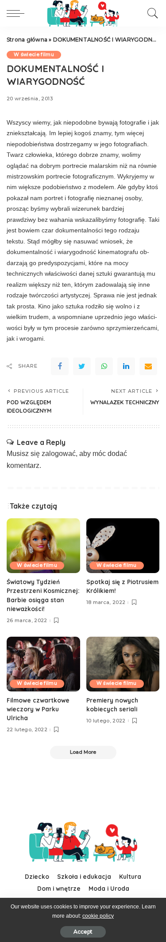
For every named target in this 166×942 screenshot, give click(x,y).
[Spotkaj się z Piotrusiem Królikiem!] (123, 545)
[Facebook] (60, 366)
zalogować (59, 453)
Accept (83, 931)
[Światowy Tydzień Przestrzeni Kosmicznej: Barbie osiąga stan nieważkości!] (43, 545)
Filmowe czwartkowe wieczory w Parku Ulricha (38, 709)
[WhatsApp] (104, 366)
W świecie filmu (34, 54)
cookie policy (98, 916)
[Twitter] (82, 366)
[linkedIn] (126, 366)
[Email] (148, 366)
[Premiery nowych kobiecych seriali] (123, 664)
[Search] (150, 13)
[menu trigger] (18, 13)
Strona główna (27, 39)
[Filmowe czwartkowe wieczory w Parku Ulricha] (43, 664)
